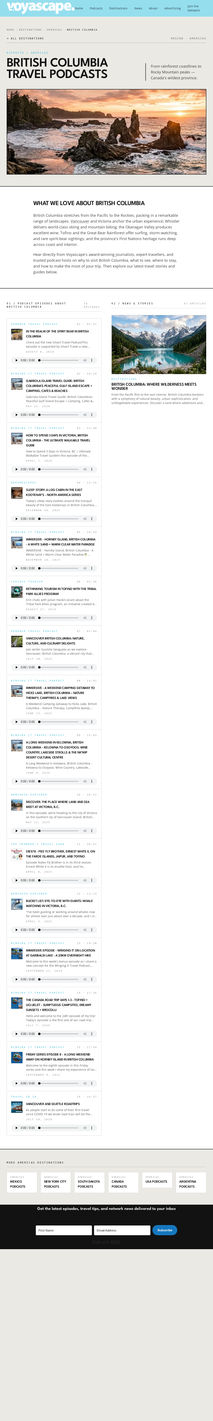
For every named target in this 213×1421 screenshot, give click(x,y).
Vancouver (80, 221)
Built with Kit (106, 1242)
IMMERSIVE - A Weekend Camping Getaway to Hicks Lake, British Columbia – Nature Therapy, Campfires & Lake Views (60, 693)
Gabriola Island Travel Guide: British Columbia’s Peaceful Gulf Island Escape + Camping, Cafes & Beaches (59, 386)
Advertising (172, 8)
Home (79, 8)
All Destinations (27, 38)
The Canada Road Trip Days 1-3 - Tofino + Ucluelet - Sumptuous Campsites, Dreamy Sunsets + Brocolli (58, 1005)
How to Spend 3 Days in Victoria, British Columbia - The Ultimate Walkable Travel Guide (58, 440)
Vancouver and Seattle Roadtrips (53, 1104)
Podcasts (96, 8)
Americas (54, 29)
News (138, 8)
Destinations (118, 8)
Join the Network (194, 8)
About (153, 8)
